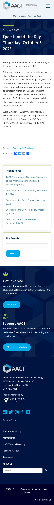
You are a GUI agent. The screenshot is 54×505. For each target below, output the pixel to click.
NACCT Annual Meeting (14, 444)
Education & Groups (12, 431)
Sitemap (27, 492)
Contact (37, 16)
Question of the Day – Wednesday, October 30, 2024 (23, 221)
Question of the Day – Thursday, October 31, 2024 (26, 212)
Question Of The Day (23, 148)
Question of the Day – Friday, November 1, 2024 (26, 202)
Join (29, 16)
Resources (8, 457)
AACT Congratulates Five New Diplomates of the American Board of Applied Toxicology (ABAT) (26, 181)
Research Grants (11, 451)
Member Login (19, 16)
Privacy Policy (9, 420)
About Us (7, 464)
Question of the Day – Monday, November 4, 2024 (26, 192)
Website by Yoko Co (43, 500)
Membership (9, 438)
